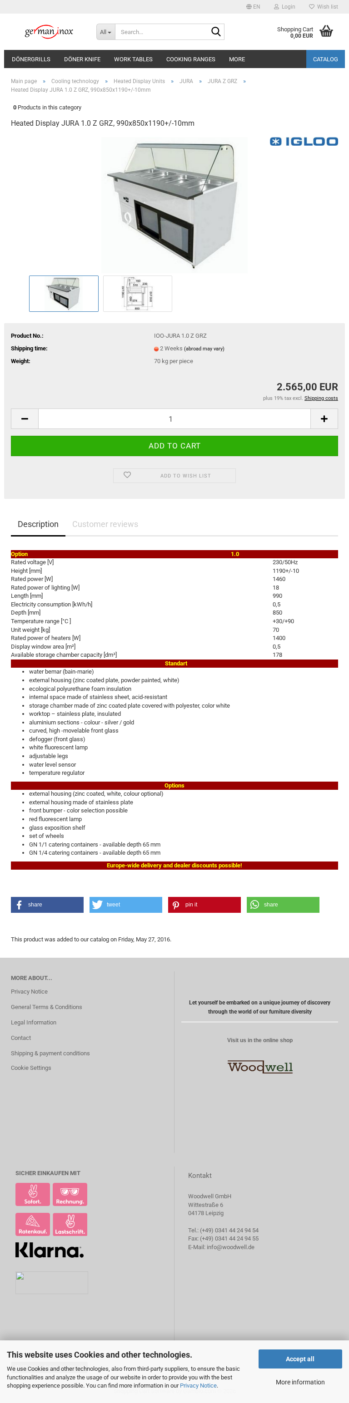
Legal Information (33, 1022)
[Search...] (215, 32)
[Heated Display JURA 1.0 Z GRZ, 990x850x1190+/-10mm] (174, 204)
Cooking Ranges (190, 59)
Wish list (326, 7)
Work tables (133, 59)
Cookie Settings (31, 1067)
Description (38, 524)
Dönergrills (31, 59)
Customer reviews (105, 524)
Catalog (325, 59)
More (237, 59)
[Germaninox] (47, 32)
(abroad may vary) (204, 349)
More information (300, 1382)
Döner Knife (82, 59)
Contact (21, 1037)
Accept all (300, 1359)
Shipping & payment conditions (50, 1053)
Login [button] (287, 7)
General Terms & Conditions (46, 1007)
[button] (253, 7)
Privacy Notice (198, 1385)
